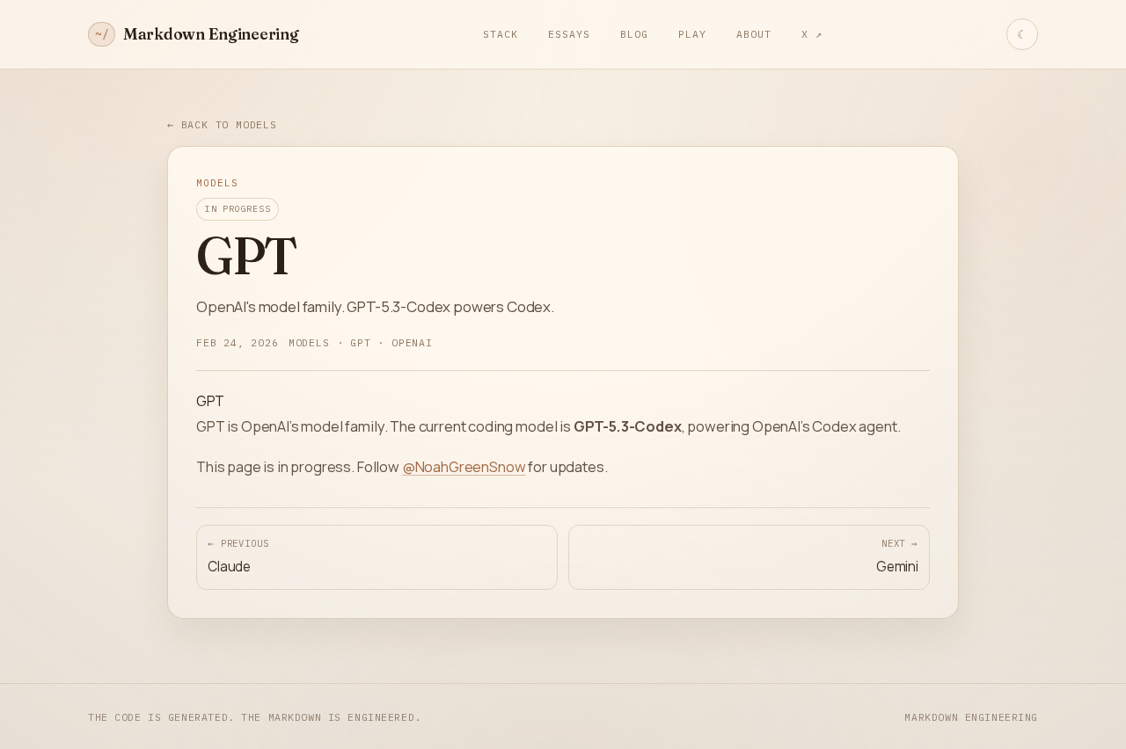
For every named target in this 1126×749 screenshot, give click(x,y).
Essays (569, 33)
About (753, 33)
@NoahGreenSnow (464, 466)
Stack (500, 33)
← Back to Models (222, 124)
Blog (634, 33)
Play (692, 33)
